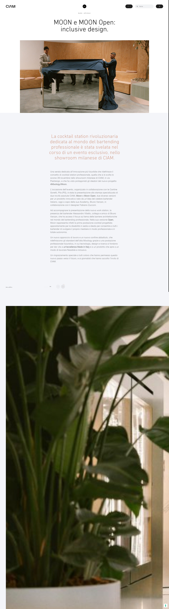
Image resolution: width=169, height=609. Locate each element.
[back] (84, 6)
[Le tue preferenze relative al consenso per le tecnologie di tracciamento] (165, 605)
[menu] (159, 6)
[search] (137, 6)
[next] (63, 287)
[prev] (58, 287)
